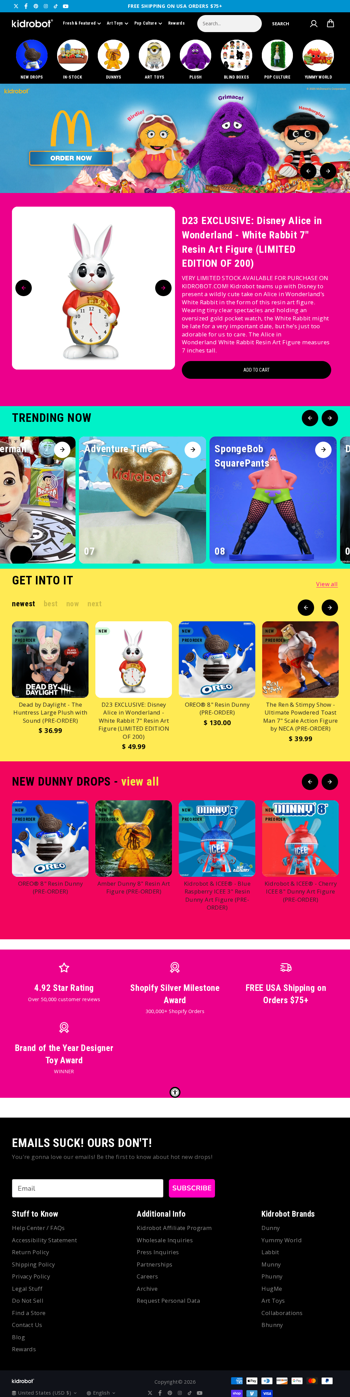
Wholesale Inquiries (165, 1240)
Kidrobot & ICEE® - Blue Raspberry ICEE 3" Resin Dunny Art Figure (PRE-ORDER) (217, 896)
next (95, 603)
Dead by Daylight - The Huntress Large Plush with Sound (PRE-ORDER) (50, 712)
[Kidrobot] (32, 23)
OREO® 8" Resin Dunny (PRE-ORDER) (217, 709)
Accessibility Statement (44, 1240)
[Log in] (313, 23)
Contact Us (27, 1325)
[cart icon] (330, 23)
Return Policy (30, 1252)
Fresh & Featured (79, 23)
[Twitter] (16, 6)
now (72, 603)
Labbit (270, 1252)
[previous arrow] (308, 171)
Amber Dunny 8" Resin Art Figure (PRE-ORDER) (133, 888)
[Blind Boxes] (236, 60)
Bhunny (272, 1325)
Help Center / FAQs (38, 1228)
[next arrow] (328, 171)
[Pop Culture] (277, 60)
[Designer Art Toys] (154, 60)
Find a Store (28, 1313)
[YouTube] (66, 6)
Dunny (270, 1228)
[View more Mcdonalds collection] (175, 138)
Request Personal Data (168, 1300)
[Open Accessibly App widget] (175, 1092)
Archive (147, 1288)
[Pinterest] (36, 6)
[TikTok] (56, 6)
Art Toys (115, 23)
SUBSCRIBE (192, 1188)
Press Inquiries (158, 1252)
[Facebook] (26, 6)
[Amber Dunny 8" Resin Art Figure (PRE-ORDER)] (133, 838)
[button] (280, 23)
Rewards (176, 23)
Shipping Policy (33, 1264)
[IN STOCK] (72, 60)
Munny (271, 1264)
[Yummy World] (318, 60)
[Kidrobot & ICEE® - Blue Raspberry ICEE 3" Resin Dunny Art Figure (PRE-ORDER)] (217, 838)
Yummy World (281, 1240)
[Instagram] (46, 6)
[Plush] (195, 60)
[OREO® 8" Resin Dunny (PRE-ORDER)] (217, 659)
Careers (147, 1276)
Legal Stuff (27, 1288)
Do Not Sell (27, 1300)
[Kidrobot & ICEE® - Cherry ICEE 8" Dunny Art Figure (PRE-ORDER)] (300, 838)
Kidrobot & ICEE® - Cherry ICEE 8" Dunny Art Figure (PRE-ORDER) (301, 891)
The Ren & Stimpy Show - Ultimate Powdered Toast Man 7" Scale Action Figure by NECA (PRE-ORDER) (300, 717)
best (51, 603)
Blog (18, 1337)
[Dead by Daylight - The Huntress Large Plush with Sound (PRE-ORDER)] (50, 659)
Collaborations (281, 1313)
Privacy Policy (31, 1276)
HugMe (271, 1288)
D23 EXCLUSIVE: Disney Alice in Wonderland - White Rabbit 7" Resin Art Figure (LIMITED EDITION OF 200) (252, 242)
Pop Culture (145, 23)
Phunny (272, 1276)
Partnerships (154, 1264)
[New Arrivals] (31, 60)
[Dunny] (113, 60)
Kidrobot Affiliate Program (174, 1228)
